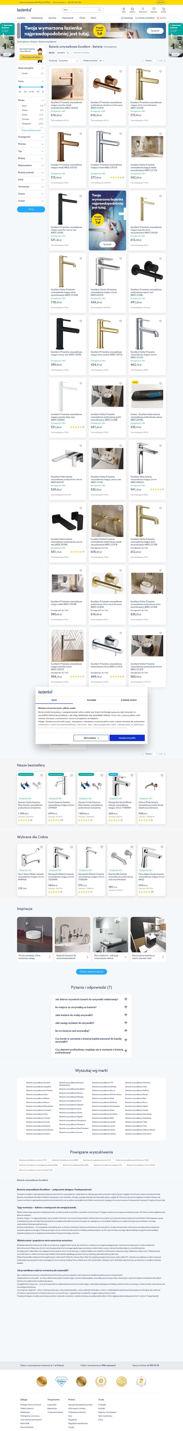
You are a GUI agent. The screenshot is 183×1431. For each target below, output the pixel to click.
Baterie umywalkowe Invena (70, 1132)
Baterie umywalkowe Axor (37, 1095)
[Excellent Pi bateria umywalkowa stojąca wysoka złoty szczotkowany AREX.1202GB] (147, 209)
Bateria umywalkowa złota (65, 1160)
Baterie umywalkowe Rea (135, 1098)
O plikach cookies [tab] (129, 700)
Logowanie (51, 1405)
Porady (71, 1427)
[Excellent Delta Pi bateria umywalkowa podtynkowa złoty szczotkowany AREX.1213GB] (147, 583)
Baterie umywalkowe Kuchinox (104, 1114)
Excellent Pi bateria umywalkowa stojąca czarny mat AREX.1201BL (66, 353)
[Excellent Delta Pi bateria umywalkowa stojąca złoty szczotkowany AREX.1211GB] (147, 521)
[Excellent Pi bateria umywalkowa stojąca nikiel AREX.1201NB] (67, 583)
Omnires (25, 119)
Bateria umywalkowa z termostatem (36, 1170)
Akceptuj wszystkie (127, 738)
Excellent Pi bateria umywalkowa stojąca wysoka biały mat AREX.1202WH (66, 417)
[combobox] (69, 61)
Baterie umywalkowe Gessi (70, 1109)
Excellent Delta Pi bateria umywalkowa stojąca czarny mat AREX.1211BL (106, 480)
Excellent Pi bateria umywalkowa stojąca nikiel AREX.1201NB (66, 603)
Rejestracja (52, 1409)
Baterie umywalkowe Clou (37, 1114)
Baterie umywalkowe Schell (136, 1110)
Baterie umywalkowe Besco (37, 1102)
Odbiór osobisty (27, 1409)
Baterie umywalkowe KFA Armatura (106, 1095)
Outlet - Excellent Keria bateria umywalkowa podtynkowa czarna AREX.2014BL (146, 417)
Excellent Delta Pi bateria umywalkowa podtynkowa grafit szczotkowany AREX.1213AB (106, 417)
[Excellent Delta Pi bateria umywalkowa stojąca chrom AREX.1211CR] (147, 334)
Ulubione (154, 12)
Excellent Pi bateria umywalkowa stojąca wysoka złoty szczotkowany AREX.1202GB (146, 230)
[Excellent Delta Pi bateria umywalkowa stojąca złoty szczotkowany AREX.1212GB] (67, 271)
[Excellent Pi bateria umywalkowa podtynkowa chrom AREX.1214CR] (107, 646)
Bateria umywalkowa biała (76, 1165)
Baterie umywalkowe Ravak (136, 1095)
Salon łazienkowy (105, 1416)
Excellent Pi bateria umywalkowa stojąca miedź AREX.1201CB (66, 166)
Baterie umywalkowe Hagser (71, 1117)
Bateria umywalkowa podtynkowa (132, 1160)
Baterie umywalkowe (47, 42)
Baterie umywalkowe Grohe (70, 1113)
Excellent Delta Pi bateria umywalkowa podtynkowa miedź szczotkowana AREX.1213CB (106, 542)
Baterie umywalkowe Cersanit (38, 1110)
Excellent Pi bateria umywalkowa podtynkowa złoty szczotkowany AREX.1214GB (106, 604)
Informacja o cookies (76, 1409)
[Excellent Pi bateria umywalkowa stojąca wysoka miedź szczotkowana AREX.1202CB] (67, 84)
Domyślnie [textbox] (63, 61)
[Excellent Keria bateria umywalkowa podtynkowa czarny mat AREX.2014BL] (67, 521)
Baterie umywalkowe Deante (38, 1126)
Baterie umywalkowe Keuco (103, 1091)
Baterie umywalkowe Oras (136, 1087)
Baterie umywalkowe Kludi (103, 1098)
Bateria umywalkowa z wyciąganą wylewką (38, 1165)
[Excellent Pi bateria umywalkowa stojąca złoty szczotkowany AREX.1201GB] (147, 84)
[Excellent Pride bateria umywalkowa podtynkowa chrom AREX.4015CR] (67, 459)
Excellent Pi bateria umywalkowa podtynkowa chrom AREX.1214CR (106, 665)
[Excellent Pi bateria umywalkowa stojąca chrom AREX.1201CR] (107, 147)
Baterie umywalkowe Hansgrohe (72, 1121)
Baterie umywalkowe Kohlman (104, 1102)
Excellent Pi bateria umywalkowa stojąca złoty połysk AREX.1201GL (107, 353)
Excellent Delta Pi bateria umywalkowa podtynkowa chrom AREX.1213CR (146, 667)
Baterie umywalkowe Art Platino (39, 1091)
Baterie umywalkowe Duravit (38, 1134)
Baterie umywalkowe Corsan (38, 1122)
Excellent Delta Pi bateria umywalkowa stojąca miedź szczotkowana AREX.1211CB (144, 168)
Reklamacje (25, 1412)
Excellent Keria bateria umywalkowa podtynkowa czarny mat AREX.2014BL (66, 542)
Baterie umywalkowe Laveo (103, 1126)
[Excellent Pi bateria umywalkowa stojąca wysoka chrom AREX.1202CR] (67, 646)
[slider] (20, 87)
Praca (100, 1420)
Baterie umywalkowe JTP (102, 1083)
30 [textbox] (101, 61)
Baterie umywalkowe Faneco (71, 1093)
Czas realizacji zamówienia (31, 1420)
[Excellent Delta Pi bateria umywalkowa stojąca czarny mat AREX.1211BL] (107, 459)
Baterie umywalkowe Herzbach (72, 1125)
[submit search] (98, 9)
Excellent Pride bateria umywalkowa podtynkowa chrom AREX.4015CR (66, 480)
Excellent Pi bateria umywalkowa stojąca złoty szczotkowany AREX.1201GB (146, 105)
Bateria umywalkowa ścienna (97, 1160)
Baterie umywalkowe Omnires (137, 1083)
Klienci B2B (24, 1424)
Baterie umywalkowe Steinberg (138, 1118)
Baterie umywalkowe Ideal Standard (73, 1128)
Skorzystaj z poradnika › (31, 58)
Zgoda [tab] (54, 700)
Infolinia (132, 12)
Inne (70, 1416)
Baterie (34, 42)
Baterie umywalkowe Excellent (72, 1089)
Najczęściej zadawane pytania (80, 1405)
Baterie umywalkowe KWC (103, 1118)
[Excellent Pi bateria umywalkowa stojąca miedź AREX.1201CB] (67, 147)
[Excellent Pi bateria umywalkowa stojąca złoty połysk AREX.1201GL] (107, 334)
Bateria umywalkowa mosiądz (108, 1165)
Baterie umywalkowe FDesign (71, 1097)
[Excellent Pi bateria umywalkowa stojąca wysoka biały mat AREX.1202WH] (67, 396)
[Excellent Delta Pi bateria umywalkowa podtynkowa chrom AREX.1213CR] (147, 646)
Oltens (25, 110)
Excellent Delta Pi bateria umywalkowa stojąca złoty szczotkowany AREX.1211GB (144, 542)
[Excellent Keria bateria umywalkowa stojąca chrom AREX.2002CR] (147, 459)
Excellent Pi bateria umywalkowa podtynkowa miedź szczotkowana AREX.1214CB (106, 105)
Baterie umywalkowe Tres (136, 1126)
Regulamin (72, 1420)
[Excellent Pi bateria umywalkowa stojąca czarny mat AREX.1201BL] (67, 334)
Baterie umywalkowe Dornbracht (39, 1130)
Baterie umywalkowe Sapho (136, 1106)
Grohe (24, 115)
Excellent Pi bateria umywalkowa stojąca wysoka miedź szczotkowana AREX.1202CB (66, 105)
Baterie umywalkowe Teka (136, 1122)
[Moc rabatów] (91, 31)
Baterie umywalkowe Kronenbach (106, 1106)
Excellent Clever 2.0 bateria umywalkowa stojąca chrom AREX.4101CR (104, 292)
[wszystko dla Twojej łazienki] (30, 8)
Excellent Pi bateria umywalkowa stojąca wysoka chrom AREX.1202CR (66, 667)
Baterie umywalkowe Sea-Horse (138, 1114)
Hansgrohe (26, 124)
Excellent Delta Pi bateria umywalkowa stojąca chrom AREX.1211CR (144, 355)
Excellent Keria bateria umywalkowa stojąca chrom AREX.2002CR (144, 480)
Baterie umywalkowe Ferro (70, 1101)
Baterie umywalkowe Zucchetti (138, 1134)
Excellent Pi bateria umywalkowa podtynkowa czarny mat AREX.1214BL (146, 292)
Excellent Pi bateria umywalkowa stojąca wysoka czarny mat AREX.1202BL (66, 230)
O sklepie (102, 1405)
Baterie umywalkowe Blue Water (39, 1106)
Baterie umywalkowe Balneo (38, 1098)
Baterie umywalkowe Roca (136, 1102)
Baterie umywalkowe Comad (38, 1118)
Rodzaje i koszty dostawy (30, 1405)
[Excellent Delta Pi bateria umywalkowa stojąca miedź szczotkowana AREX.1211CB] (147, 147)
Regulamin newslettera (78, 1424)
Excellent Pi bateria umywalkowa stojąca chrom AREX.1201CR (106, 166)
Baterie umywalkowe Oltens (104, 1134)
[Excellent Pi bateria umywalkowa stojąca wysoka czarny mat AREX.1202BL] (67, 209)
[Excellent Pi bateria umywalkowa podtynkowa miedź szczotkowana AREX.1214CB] (107, 84)
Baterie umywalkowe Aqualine (38, 1087)
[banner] (7, 40)
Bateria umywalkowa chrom (141, 1165)
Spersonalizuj (90, 738)
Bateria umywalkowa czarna (33, 1160)
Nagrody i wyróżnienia (107, 1412)
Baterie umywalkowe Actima (38, 1083)
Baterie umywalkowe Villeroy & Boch (140, 1130)
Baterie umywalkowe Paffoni (137, 1091)
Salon (124, 12)
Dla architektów (26, 1427)
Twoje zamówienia (55, 1412)
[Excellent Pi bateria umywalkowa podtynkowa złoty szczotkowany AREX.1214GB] (107, 583)
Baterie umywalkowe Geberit (71, 1105)
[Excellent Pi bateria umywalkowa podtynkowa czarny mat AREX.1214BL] (147, 271)
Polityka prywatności (77, 1412)
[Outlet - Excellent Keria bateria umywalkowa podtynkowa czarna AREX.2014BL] (147, 396)
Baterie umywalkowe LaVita (103, 1130)
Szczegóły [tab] (91, 700)
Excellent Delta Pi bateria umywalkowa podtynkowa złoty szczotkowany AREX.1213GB (146, 604)
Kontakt (101, 1409)
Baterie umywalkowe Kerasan (104, 1087)
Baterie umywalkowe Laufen (104, 1122)
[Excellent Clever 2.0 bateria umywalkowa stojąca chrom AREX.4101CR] (107, 271)
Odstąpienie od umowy (30, 1416)
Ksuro (24, 106)
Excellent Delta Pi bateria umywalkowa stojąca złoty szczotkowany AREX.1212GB (64, 292)
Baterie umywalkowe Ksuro (103, 1110)
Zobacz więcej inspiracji (91, 971)
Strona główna (23, 42)
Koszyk (163, 12)
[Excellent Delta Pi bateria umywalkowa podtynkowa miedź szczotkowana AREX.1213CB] (107, 521)
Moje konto (143, 12)
